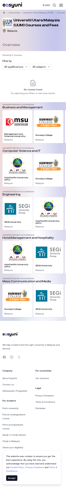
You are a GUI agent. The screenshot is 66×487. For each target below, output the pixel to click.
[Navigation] (61, 5)
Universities (14, 12)
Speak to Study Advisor (14, 434)
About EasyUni (9, 378)
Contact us (8, 384)
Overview (11, 45)
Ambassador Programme (14, 390)
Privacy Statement (35, 467)
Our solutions (42, 378)
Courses (61, 12)
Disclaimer (40, 408)
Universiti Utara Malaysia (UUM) (38, 12)
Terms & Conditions (45, 402)
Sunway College (43, 135)
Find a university (10, 408)
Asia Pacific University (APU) (16, 179)
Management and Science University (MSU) (14, 135)
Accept (12, 478)
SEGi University (12, 222)
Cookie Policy (17, 467)
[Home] (4, 12)
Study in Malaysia (11, 441)
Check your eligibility (12, 447)
